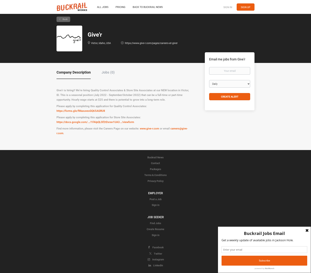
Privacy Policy (156, 181)
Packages (155, 169)
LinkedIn (158, 265)
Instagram (158, 259)
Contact (155, 163)
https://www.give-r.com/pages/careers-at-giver (151, 43)
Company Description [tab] (74, 72)
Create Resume (155, 229)
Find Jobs (155, 223)
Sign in (227, 7)
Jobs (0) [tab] (108, 72)
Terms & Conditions (155, 175)
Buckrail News (155, 157)
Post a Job (156, 199)
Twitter (158, 253)
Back (64, 19)
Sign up (245, 7)
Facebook (158, 247)
